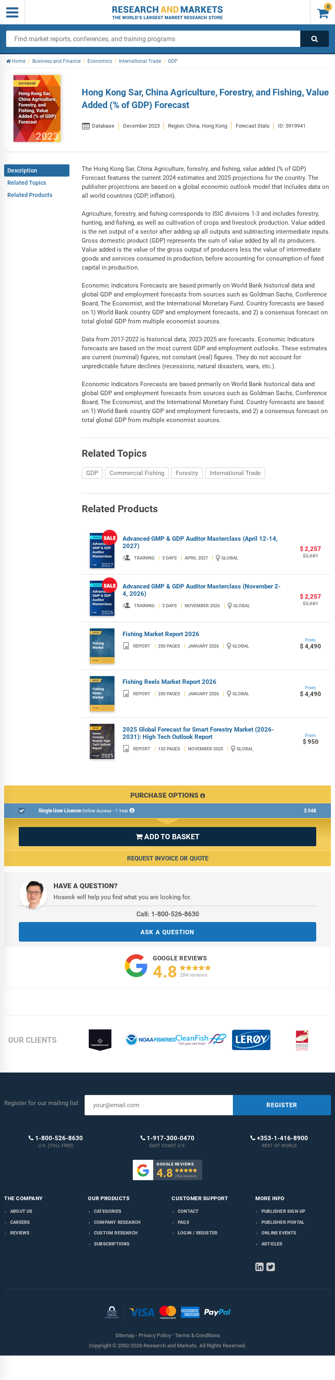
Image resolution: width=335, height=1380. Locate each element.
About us (21, 1211)
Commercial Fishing (136, 473)
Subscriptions (112, 1244)
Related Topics (26, 182)
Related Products (29, 195)
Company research (117, 1222)
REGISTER (281, 1105)
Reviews (19, 1233)
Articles (272, 1244)
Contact (188, 1211)
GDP (92, 473)
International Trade (235, 473)
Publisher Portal (282, 1222)
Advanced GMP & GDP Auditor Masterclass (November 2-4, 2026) (202, 590)
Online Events (279, 1233)
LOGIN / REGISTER (197, 1233)
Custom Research (116, 1233)
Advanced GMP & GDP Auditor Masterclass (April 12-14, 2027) (200, 542)
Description (22, 170)
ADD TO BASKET (167, 836)
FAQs (183, 1222)
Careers (20, 1222)
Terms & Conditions (197, 1335)
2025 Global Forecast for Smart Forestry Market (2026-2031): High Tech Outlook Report (198, 733)
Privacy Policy (154, 1335)
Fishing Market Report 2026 (161, 634)
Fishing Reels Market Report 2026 (170, 682)
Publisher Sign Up (283, 1211)
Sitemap (124, 1335)
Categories (107, 1211)
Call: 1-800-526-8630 (167, 914)
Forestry (187, 473)
